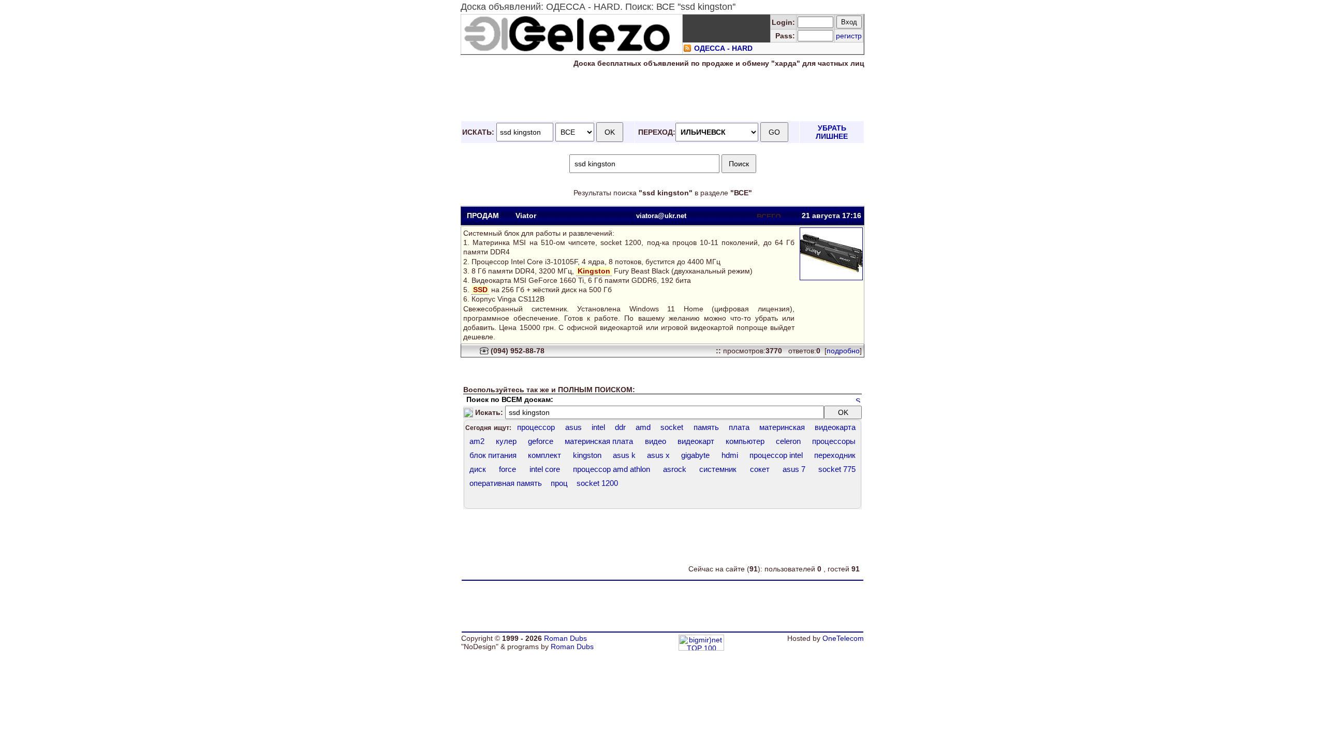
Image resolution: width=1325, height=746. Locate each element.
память (706, 427)
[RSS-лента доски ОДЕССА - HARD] (687, 50)
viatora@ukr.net (661, 216)
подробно (843, 351)
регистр (849, 36)
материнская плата (599, 441)
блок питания (493, 455)
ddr (620, 427)
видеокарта (835, 427)
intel (598, 427)
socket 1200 (597, 483)
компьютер (745, 441)
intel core (544, 469)
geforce (540, 441)
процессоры (834, 441)
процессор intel (776, 455)
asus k (624, 455)
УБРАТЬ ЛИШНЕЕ (832, 132)
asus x (658, 455)
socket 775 (837, 469)
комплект (544, 455)
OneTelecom (843, 638)
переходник (835, 455)
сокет (760, 469)
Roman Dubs (565, 638)
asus (573, 427)
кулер (506, 441)
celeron (788, 441)
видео (655, 441)
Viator (526, 215)
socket (671, 427)
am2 (476, 441)
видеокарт (696, 441)
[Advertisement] (662, 94)
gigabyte (695, 455)
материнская (782, 427)
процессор (536, 427)
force (507, 469)
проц (559, 483)
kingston (587, 455)
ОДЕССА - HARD (723, 48)
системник (718, 469)
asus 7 (794, 469)
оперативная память (505, 483)
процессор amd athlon (611, 469)
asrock (674, 469)
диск (477, 469)
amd (643, 427)
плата (739, 427)
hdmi (730, 455)
